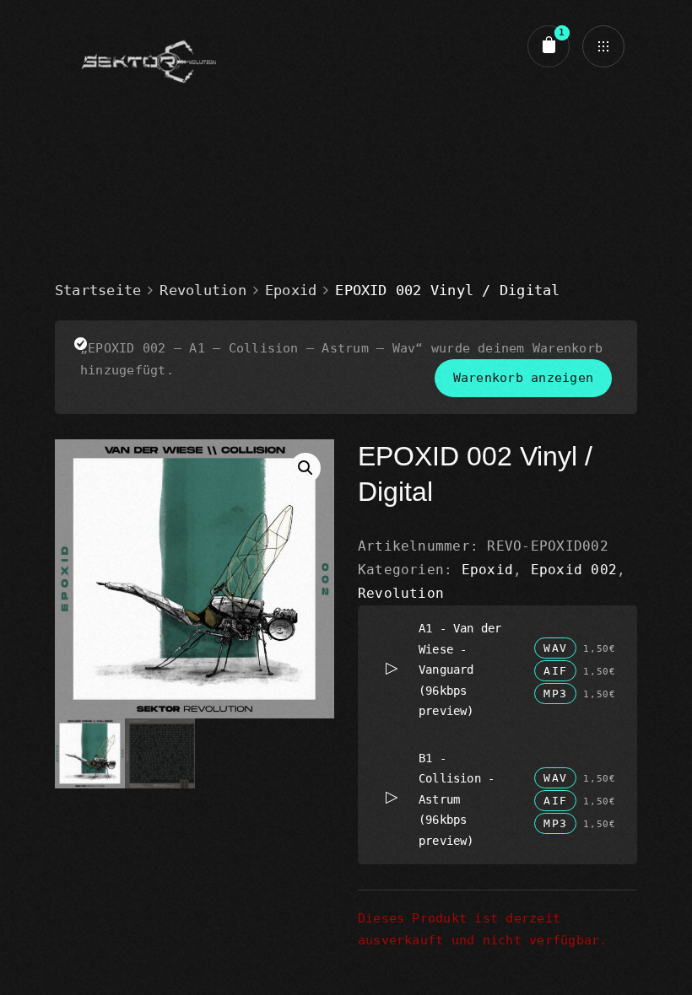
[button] (305, 468)
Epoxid (290, 290)
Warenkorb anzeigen (523, 377)
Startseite (98, 290)
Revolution (202, 290)
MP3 (555, 693)
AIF (555, 670)
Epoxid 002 (574, 570)
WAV (555, 648)
